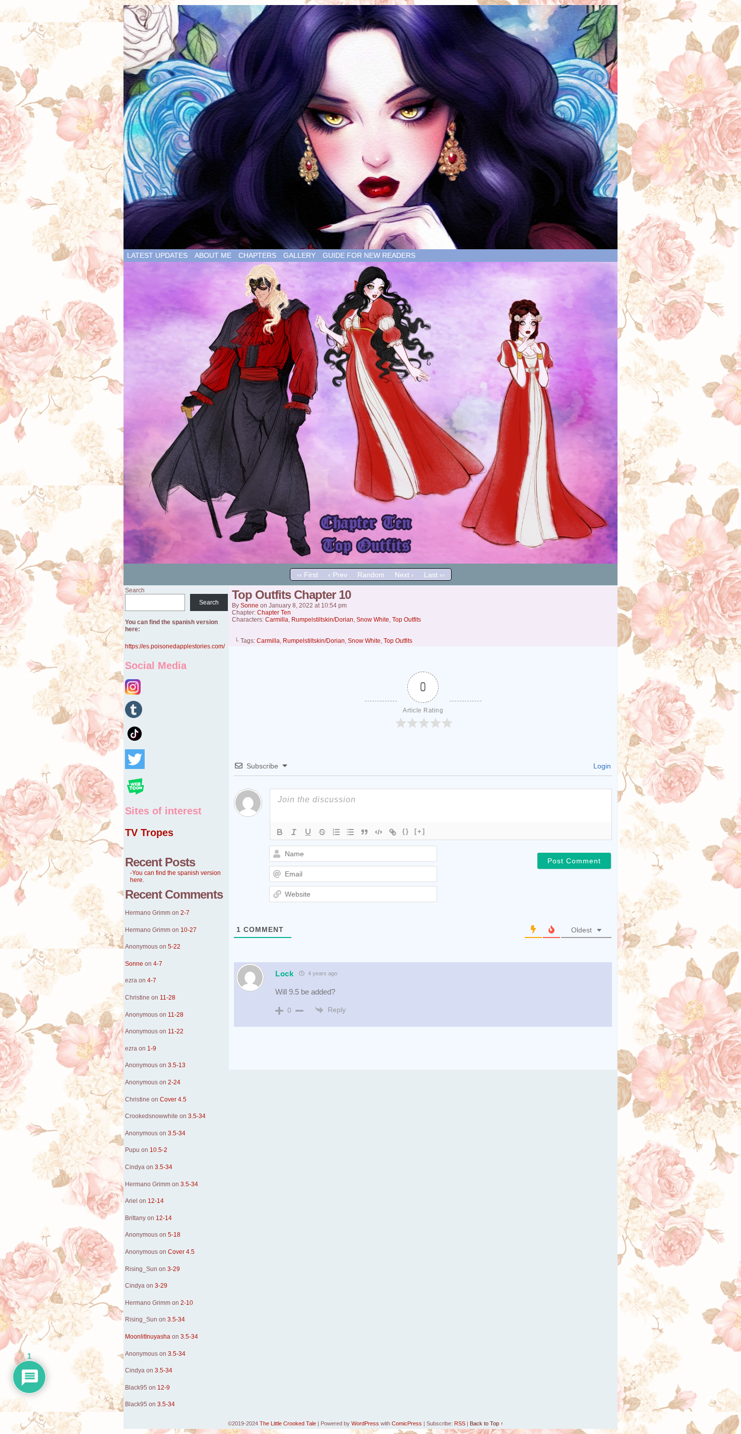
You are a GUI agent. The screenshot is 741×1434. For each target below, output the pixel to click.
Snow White (372, 619)
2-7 (185, 912)
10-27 (188, 929)
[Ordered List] (336, 832)
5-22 (174, 946)
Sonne (134, 963)
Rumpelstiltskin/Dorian (322, 619)
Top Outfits (406, 619)
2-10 (186, 1302)
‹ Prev (337, 575)
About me (213, 255)
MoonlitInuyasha (147, 1336)
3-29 (173, 1269)
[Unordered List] (350, 832)
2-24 (174, 1082)
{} (405, 831)
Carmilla (276, 619)
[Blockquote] (364, 832)
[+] (419, 831)
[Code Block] (379, 832)
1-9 (151, 1048)
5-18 (174, 1234)
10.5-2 (158, 1149)
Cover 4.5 (173, 1099)
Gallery (299, 255)
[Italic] (294, 832)
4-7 (157, 963)
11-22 (175, 1031)
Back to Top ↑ (487, 1423)
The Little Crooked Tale (288, 1423)
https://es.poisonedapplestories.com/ (175, 646)
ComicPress (407, 1423)
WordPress (365, 1423)
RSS (459, 1423)
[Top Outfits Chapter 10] (371, 561)
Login (601, 766)
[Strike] (322, 832)
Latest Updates (157, 255)
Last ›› (434, 575)
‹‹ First (307, 575)
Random (371, 575)
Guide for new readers (369, 255)
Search (135, 590)
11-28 (167, 997)
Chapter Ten (274, 612)
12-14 (156, 1200)
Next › (404, 575)
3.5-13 (177, 1065)
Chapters (257, 255)
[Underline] (308, 832)
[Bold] (280, 832)
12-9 (163, 1387)
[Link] (393, 832)
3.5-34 (197, 1116)
